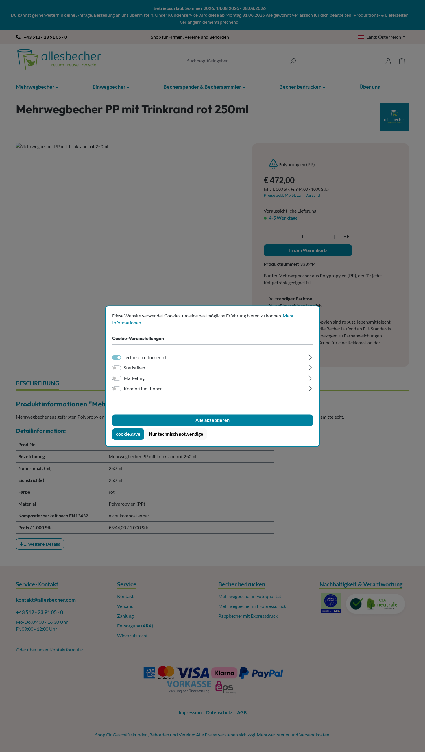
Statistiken (134, 367)
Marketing (134, 378)
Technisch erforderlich (145, 357)
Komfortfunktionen (143, 388)
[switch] (116, 367)
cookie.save (128, 434)
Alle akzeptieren (212, 420)
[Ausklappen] (310, 356)
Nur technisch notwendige (176, 434)
